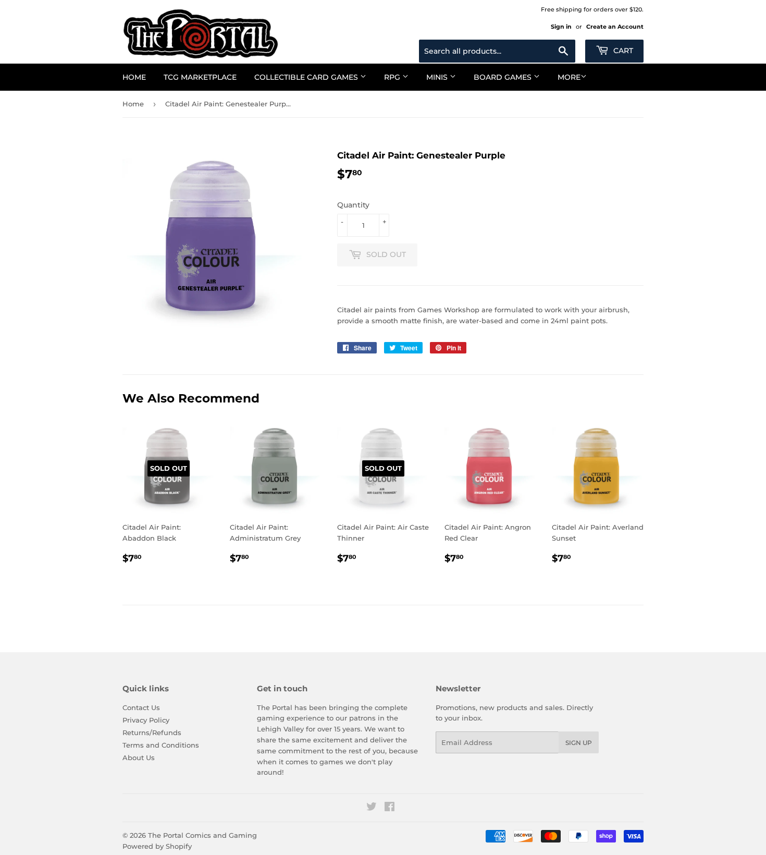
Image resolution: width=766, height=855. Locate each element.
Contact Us (141, 707)
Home (134, 77)
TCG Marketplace (200, 77)
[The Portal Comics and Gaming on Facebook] (389, 808)
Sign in (561, 26)
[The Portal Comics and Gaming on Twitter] (371, 808)
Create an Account (615, 26)
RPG (393, 77)
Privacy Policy (145, 720)
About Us (138, 757)
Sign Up (578, 743)
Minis (438, 77)
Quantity (353, 205)
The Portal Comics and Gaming (202, 835)
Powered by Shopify (157, 846)
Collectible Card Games (307, 77)
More (569, 77)
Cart (622, 50)
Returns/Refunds (151, 732)
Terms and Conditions (160, 745)
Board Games (504, 77)
